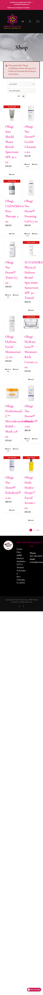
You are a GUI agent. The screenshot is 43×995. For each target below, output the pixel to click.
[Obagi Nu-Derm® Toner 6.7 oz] (12, 249)
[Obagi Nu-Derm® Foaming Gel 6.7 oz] (31, 188)
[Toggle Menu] (38, 22)
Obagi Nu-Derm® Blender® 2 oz (31, 416)
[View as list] (23, 96)
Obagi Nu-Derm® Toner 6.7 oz (11, 272)
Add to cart (28, 165)
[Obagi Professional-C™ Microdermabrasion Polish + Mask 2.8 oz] (12, 393)
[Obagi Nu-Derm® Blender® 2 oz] (31, 393)
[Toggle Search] (30, 21)
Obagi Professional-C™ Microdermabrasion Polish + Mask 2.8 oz (18, 421)
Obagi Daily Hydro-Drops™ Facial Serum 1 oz (30, 492)
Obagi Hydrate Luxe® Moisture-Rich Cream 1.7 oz (31, 352)
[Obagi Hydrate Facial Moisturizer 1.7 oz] (12, 324)
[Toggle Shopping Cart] (23, 21)
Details (13, 174)
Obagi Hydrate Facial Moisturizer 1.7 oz (13, 347)
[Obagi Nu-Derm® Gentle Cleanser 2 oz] (31, 113)
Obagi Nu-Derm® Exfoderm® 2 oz (13, 487)
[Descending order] (33, 84)
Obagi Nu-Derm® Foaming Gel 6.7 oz (31, 211)
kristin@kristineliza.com (21, 4)
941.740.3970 (36, 556)
